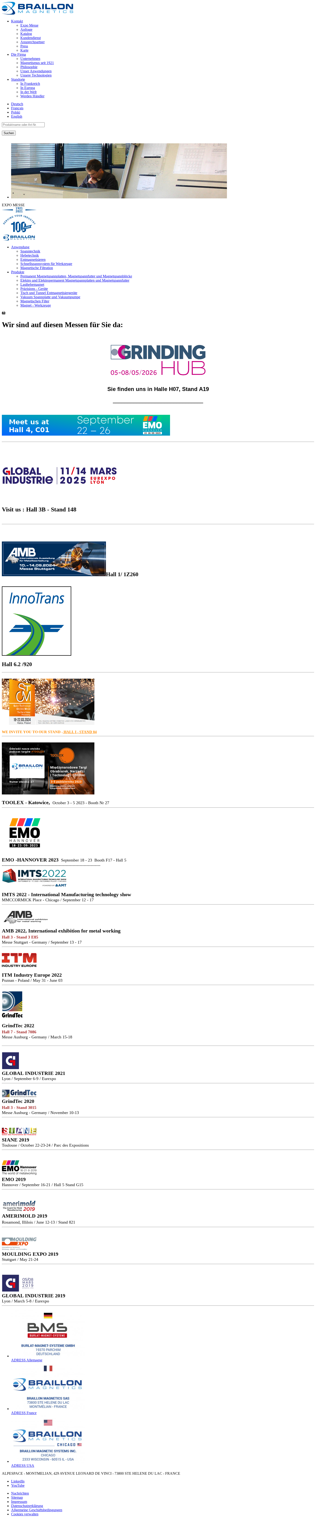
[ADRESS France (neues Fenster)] (48, 1409)
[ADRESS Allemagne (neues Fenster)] (48, 1356)
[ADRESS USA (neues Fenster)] (48, 1461)
